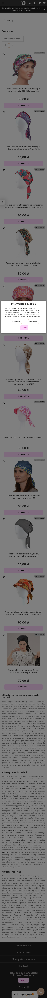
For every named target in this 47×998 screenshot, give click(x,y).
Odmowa (33, 321)
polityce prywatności (33, 316)
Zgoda (24, 327)
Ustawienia (15, 321)
